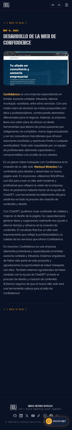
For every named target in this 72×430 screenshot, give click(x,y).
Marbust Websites (45, 166)
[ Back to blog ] (16, 23)
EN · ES (56, 5)
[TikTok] (39, 415)
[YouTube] (33, 415)
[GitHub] (15, 415)
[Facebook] (51, 415)
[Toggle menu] (67, 5)
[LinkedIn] (21, 415)
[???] (57, 415)
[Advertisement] (36, 360)
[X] (27, 415)
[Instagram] (45, 415)
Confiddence (11, 94)
